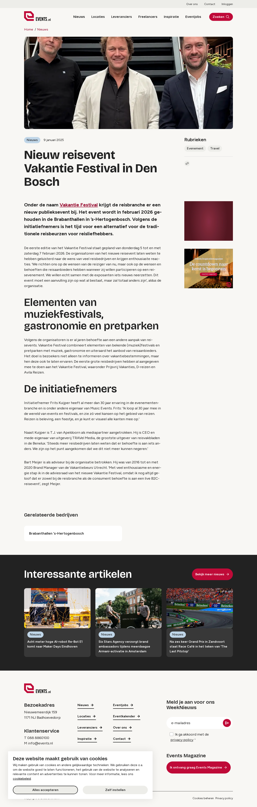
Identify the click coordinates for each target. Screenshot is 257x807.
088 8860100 (38, 738)
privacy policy (181, 740)
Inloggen (227, 4)
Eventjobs (193, 17)
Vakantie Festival (79, 205)
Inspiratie (171, 17)
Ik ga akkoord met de (189, 737)
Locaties (98, 17)
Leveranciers (121, 17)
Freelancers (147, 17)
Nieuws (79, 17)
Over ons (192, 4)
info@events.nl (40, 743)
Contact (209, 4)
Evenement (195, 148)
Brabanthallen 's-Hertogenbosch (56, 533)
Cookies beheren (203, 798)
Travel (214, 148)
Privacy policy (224, 798)
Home (28, 29)
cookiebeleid (22, 779)
